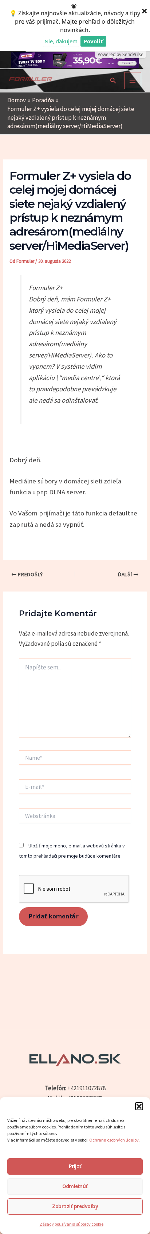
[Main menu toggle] (133, 81)
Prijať (75, 1166)
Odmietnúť (75, 1186)
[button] (139, 1106)
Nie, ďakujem (61, 41)
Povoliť (93, 41)
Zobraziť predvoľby (75, 1206)
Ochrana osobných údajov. (115, 1140)
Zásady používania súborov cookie (71, 1224)
